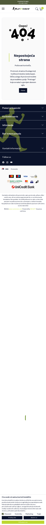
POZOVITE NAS (23, 1)
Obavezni (7, 514)
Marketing (29, 514)
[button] (4, 8)
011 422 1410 (23, 3)
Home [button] (23, 90)
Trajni (39, 514)
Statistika (18, 514)
